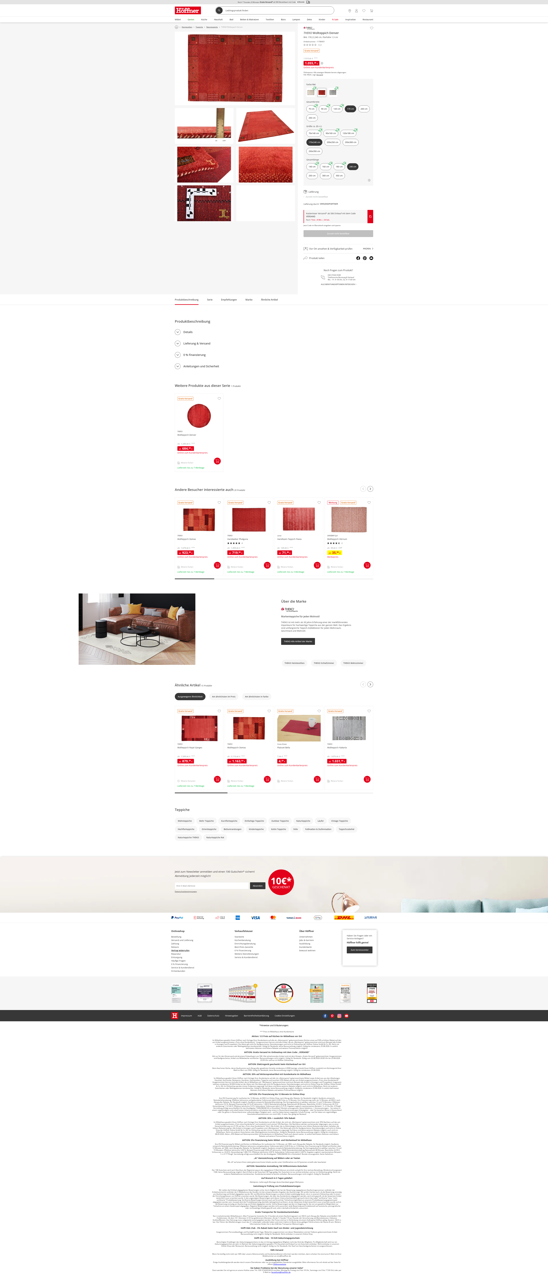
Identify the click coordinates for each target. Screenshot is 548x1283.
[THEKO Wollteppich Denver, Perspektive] (265, 126)
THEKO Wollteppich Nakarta (338, 707)
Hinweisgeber (231, 1015)
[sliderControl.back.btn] (363, 489)
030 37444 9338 (334, 275)
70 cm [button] (311, 108)
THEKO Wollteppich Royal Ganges (191, 707)
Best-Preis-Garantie (244, 947)
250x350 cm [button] (314, 151)
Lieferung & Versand (196, 343)
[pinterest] (332, 1016)
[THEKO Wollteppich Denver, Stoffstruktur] (204, 203)
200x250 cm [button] (332, 142)
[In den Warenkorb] (217, 461)
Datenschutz (213, 1015)
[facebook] (325, 1016)
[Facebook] (358, 258)
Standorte (239, 936)
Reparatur (176, 954)
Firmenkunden (178, 971)
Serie (209, 299)
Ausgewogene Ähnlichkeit (190, 696)
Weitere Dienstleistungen (247, 954)
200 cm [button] (364, 108)
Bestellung (176, 936)
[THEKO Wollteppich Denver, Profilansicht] (204, 126)
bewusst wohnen (307, 950)
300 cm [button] (325, 175)
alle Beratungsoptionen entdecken (338, 284)
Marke (248, 299)
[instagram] (339, 1016)
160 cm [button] (325, 166)
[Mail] (371, 258)
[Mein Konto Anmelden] (356, 10)
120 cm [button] (337, 108)
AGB (200, 1015)
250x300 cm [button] (350, 142)
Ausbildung (304, 943)
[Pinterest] (365, 258)
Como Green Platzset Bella (287, 707)
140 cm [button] (312, 166)
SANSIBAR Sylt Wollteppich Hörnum (342, 499)
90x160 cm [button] (331, 133)
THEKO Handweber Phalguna (239, 499)
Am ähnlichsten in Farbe (256, 696)
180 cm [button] (339, 166)
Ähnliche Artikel (269, 299)
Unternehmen (306, 936)
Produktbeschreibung (187, 299)
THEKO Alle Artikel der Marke (298, 641)
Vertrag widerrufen (180, 950)
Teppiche (182, 809)
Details (188, 332)
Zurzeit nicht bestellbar (338, 233)
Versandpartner (329, 203)
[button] (310, 92)
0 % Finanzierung (194, 355)
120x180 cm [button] (348, 133)
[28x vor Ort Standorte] (349, 10)
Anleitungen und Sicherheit (201, 366)
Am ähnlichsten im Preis (223, 696)
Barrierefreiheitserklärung (256, 1015)
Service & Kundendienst (182, 967)
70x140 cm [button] (314, 133)
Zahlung (175, 943)
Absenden (258, 885)
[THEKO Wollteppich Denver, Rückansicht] (204, 165)
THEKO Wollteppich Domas (188, 499)
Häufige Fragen (178, 960)
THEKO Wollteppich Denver (188, 395)
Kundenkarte (305, 947)
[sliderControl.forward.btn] (370, 489)
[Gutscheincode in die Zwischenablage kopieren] (370, 216)
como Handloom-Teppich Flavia (290, 499)
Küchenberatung (243, 940)
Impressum (186, 1015)
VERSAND (310, 216)
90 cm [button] (324, 108)
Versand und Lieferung (182, 940)
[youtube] (346, 1016)
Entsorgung (176, 957)
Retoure (175, 947)
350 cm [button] (339, 175)
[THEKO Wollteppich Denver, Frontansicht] (235, 68)
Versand (319, 75)
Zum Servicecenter (360, 950)
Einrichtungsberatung (245, 943)
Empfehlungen (229, 299)
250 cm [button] (312, 117)
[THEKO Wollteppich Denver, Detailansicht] (265, 165)
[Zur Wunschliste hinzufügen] (371, 28)
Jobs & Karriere (306, 940)
